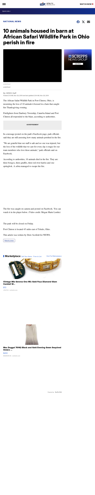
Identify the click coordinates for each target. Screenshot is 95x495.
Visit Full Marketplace (54, 256)
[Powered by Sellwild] (58, 392)
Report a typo (9, 240)
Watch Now (86, 4)
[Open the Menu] (4, 4)
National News (12, 21)
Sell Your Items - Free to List (31, 256)
